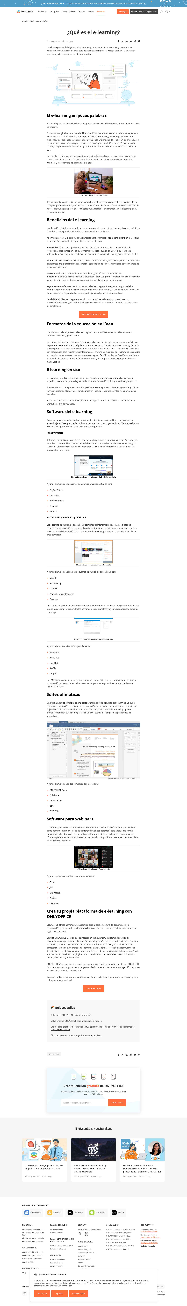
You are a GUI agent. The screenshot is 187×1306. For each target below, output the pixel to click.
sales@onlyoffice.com (149, 1231)
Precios (82, 11)
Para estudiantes (56, 1229)
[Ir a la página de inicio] (25, 11)
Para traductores (56, 1263)
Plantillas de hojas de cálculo (33, 1238)
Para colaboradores (57, 1259)
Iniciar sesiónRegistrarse (143, 11)
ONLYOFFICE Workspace (58, 964)
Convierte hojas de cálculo (32, 1255)
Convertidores (29, 1248)
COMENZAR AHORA (93, 988)
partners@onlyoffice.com (150, 1237)
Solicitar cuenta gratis (58, 1249)
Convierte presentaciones (32, 1259)
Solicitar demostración (86, 1266)
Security (82, 1225)
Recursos (101, 11)
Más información (65, 1286)
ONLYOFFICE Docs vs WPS (116, 1242)
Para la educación (39, 21)
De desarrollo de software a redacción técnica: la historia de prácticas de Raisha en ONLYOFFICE (142, 1168)
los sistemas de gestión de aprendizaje (95, 683)
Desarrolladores (69, 11)
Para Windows (35, 1212)
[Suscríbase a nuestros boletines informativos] (24, 1293)
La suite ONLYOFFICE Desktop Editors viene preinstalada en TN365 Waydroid (90, 1168)
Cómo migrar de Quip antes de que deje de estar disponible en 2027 (44, 1167)
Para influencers (56, 1266)
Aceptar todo (78, 1294)
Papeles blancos (84, 1259)
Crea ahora (117, 1103)
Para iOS (121, 1212)
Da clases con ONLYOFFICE (93, 314)
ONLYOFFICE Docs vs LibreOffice (118, 1239)
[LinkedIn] (126, 41)
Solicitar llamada (148, 1246)
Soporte (81, 1263)
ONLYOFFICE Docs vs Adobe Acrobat (120, 1246)
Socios (91, 11)
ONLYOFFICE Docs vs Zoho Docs (118, 1236)
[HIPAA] (80, 1234)
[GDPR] (86, 1234)
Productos (42, 11)
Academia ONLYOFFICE (87, 1253)
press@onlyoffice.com (149, 1243)
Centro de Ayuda (84, 1249)
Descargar (123, 11)
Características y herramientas (61, 1245)
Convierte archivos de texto (32, 1252)
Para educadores (56, 1232)
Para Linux (57, 1212)
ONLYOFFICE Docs (63, 937)
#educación (54, 1054)
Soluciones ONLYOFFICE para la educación (71, 1015)
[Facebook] (118, 41)
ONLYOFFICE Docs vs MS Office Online (120, 1229)
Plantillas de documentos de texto (33, 1233)
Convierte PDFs (28, 1262)
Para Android (100, 1212)
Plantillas (27, 1225)
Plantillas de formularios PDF (33, 1229)
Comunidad (82, 1246)
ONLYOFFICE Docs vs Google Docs (119, 1232)
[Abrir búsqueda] (161, 11)
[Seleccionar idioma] (167, 11)
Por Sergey (69, 41)
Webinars (81, 1256)
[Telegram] (134, 41)
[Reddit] (130, 41)
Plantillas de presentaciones (32, 1241)
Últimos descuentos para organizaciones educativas (76, 1035)
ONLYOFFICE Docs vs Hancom (117, 1249)
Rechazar (42, 1294)
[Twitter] (122, 41)
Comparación (112, 1225)
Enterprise (54, 11)
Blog (24, 21)
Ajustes (59, 1294)
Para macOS (78, 1212)
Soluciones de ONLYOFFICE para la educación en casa (76, 1021)
